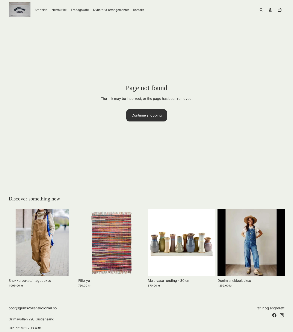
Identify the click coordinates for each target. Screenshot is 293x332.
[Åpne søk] (261, 10)
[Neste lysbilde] (69, 242)
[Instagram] (281, 315)
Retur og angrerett (269, 308)
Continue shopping (146, 115)
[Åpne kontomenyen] (270, 10)
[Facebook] (274, 315)
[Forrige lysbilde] (15, 242)
